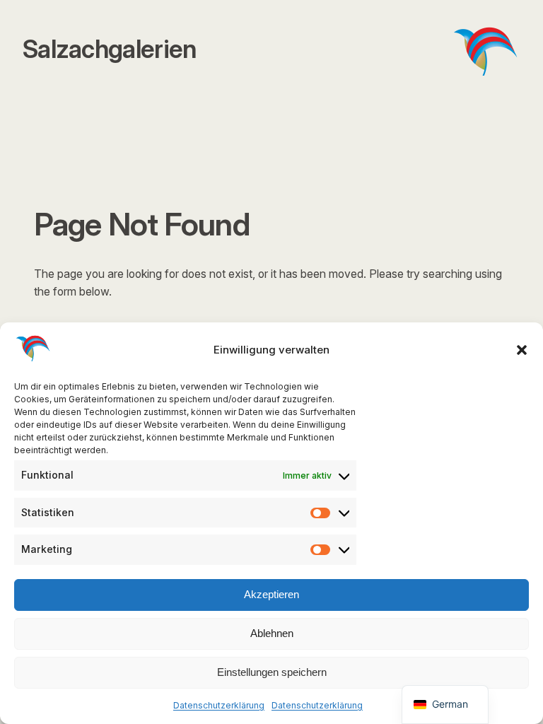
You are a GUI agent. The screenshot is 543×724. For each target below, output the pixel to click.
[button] (522, 350)
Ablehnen (271, 633)
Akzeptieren (271, 594)
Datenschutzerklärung (218, 705)
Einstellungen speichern (272, 672)
